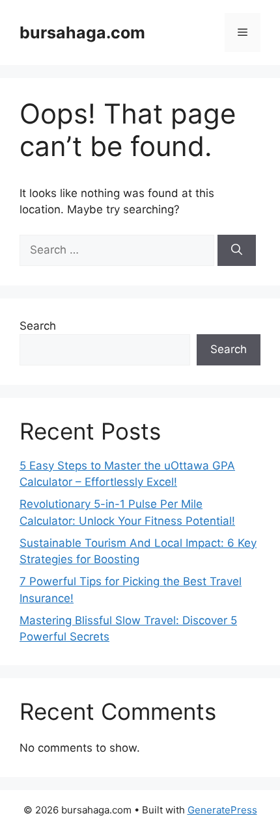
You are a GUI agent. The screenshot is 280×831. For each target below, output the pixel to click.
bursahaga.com (82, 32)
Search (38, 325)
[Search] (236, 250)
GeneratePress (222, 810)
